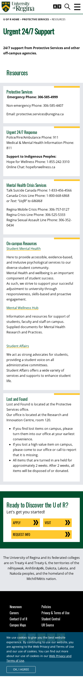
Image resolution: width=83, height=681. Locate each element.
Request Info (21, 534)
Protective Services (35, 19)
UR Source (48, 625)
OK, (21, 669)
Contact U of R (18, 618)
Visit (48, 522)
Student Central (51, 618)
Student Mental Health (23, 248)
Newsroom (16, 606)
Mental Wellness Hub (22, 308)
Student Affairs (17, 346)
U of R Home (11, 19)
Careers (14, 612)
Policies (46, 606)
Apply (17, 522)
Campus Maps (18, 625)
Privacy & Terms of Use (56, 612)
